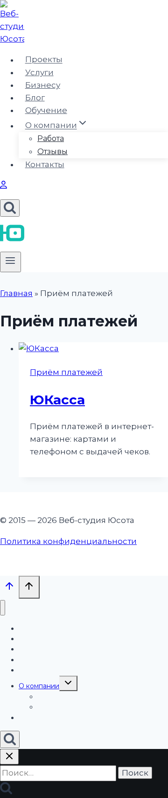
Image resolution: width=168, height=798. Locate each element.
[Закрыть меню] (2, 607)
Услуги (39, 72)
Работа (50, 138)
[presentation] (93, 348)
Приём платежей (66, 372)
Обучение (46, 110)
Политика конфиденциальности (68, 541)
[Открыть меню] (10, 262)
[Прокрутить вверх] (9, 588)
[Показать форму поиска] (10, 208)
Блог (35, 97)
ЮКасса (57, 400)
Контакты (44, 164)
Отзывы (52, 151)
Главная (16, 293)
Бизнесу (42, 85)
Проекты (44, 59)
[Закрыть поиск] (9, 756)
